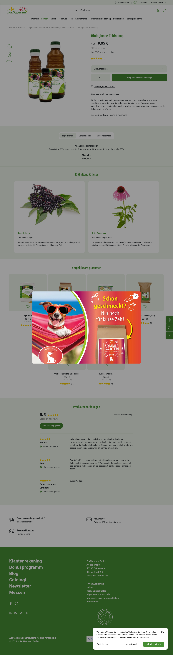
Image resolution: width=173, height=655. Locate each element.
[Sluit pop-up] (136, 296)
